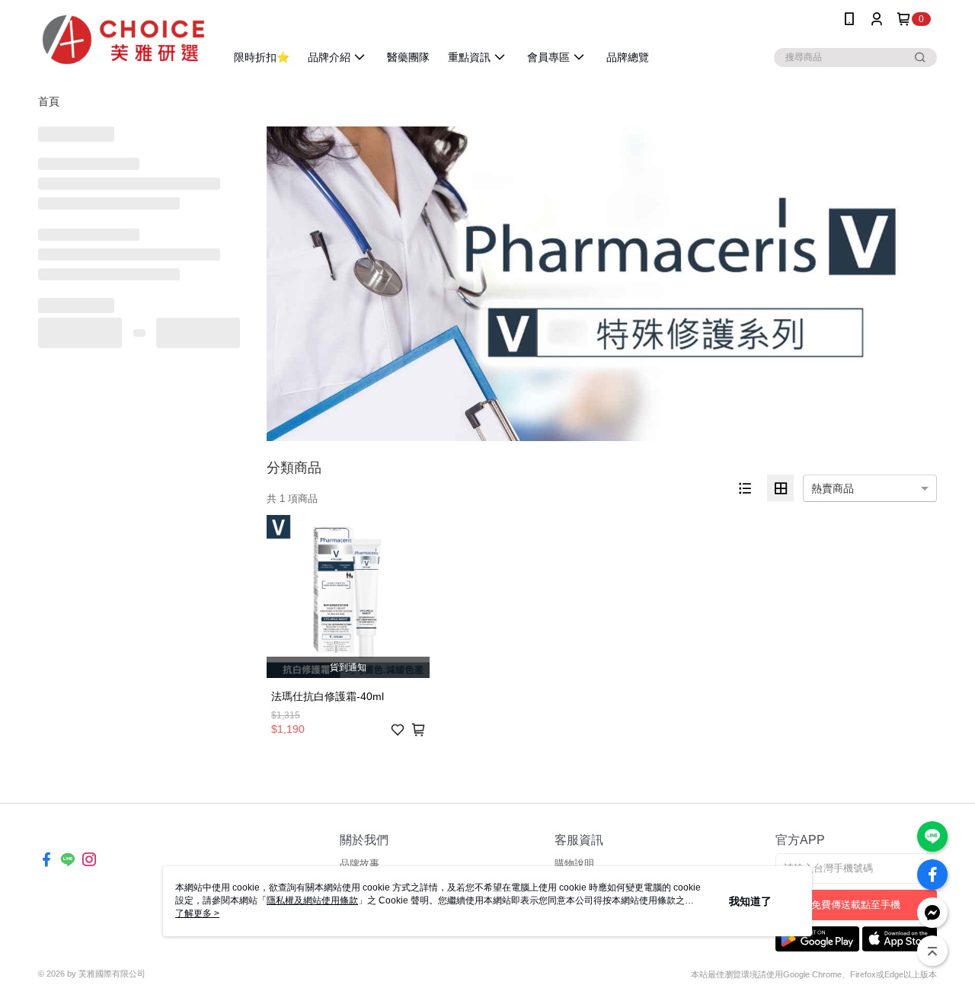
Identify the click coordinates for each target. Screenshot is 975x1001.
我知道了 (750, 901)
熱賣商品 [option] (832, 488)
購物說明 (574, 863)
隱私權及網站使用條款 (312, 900)
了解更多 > (197, 913)
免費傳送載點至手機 (855, 904)
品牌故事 (359, 863)
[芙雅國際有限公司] (122, 40)
